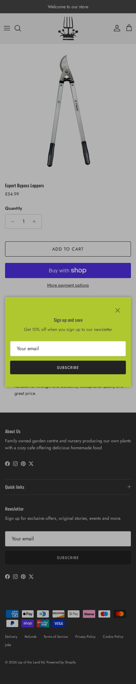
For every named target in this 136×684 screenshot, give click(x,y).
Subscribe (68, 367)
